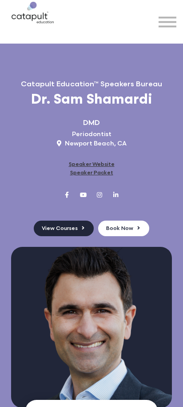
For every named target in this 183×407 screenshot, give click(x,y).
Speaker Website (92, 164)
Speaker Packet (91, 172)
